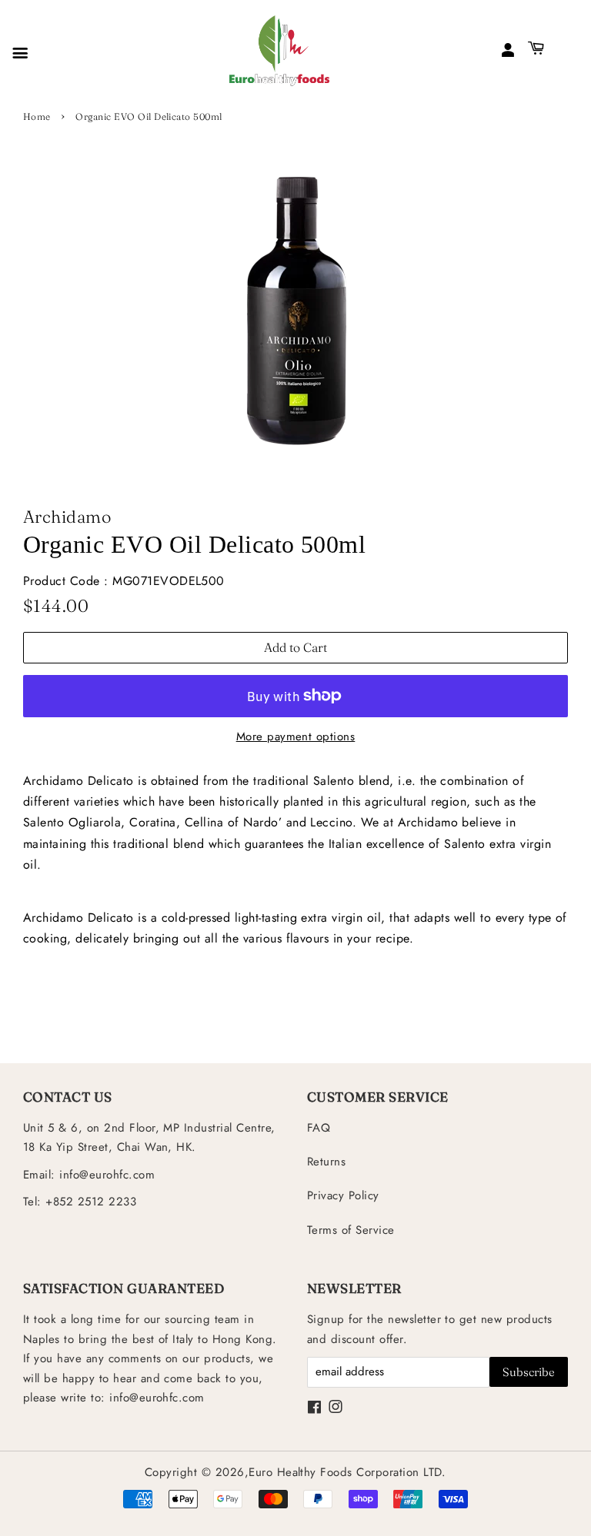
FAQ (318, 1127)
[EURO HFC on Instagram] (335, 1408)
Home (37, 116)
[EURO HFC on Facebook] (314, 1408)
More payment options (296, 736)
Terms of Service (351, 1230)
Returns (326, 1161)
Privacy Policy (343, 1195)
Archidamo (67, 516)
